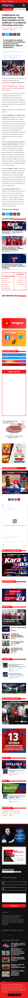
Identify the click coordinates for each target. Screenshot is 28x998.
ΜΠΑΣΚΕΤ (12, 915)
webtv (18, 811)
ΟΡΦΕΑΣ (11, 815)
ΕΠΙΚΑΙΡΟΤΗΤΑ (18, 915)
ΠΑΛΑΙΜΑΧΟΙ (5, 815)
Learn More (11, 995)
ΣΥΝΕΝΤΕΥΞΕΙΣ (13, 811)
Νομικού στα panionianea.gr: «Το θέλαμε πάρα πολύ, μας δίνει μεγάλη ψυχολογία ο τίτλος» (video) (13, 88)
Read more (16, 670)
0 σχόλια (11, 671)
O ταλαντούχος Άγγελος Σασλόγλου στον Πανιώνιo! (16, 674)
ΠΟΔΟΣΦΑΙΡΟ (5, 915)
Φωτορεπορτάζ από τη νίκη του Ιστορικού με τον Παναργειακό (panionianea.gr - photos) (17, 796)
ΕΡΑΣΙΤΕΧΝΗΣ (16, 813)
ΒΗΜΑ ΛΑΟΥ (20, 922)
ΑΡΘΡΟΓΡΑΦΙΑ (16, 917)
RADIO (11, 813)
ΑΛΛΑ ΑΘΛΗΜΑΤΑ (13, 919)
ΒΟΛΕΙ (4, 917)
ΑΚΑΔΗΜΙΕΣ (8, 917)
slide (13, 30)
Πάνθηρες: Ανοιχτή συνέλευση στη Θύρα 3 (17, 771)
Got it (18, 995)
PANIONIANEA (5, 813)
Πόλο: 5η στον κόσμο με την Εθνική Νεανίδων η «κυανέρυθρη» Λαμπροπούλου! (17, 665)
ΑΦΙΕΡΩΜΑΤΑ (5, 811)
